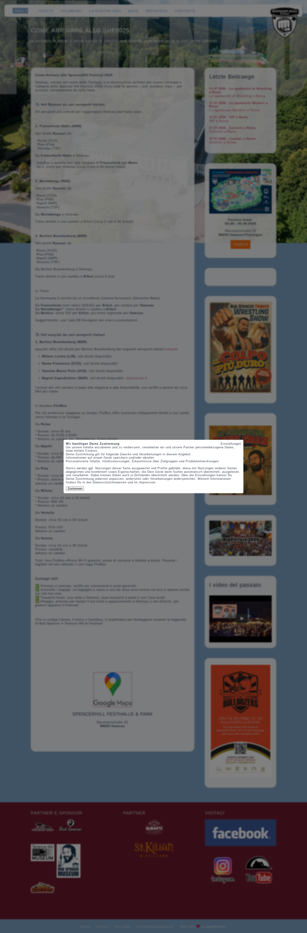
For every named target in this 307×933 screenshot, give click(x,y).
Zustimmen (75, 488)
